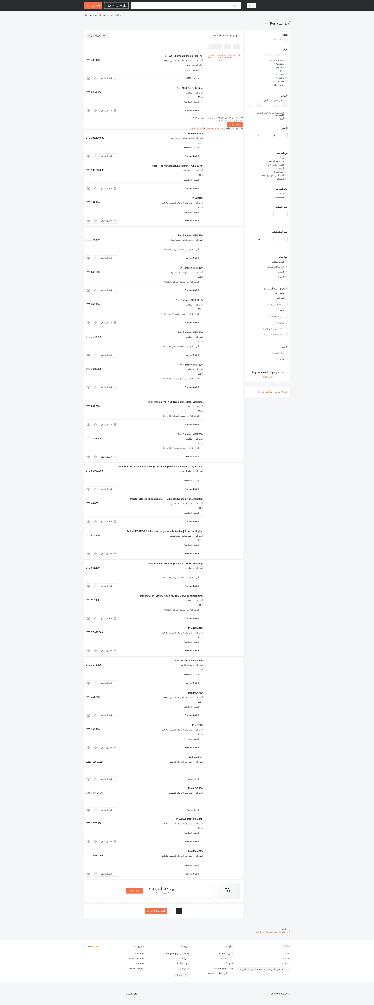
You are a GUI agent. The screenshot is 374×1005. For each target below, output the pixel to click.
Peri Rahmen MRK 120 (190, 235)
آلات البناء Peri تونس (264, 932)
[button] (95, 78)
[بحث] (238, 5)
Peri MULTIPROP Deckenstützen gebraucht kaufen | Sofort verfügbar (165, 531)
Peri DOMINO (195, 628)
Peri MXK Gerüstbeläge (190, 88)
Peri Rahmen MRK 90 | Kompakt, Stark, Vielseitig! (175, 563)
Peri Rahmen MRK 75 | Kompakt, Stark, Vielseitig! (175, 402)
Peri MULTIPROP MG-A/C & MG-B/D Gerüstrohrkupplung (171, 596)
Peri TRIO (197, 725)
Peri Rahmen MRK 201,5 (189, 300)
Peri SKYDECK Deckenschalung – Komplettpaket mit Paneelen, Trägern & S (160, 466)
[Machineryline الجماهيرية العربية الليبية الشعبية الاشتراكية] (274, 5)
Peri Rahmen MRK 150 (190, 268)
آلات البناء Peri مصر (281, 932)
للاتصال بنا (286, 963)
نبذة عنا (287, 953)
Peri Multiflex (195, 757)
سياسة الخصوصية (213, 128)
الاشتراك (235, 124)
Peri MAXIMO (195, 133)
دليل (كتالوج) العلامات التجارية (220, 973)
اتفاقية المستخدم (196, 128)
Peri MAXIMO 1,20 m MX (189, 819)
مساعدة (286, 958)
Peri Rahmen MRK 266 (190, 332)
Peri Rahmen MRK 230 (190, 434)
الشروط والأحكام (226, 953)
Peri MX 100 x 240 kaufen (189, 660)
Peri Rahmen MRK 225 (190, 364)
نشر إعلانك (134, 890)
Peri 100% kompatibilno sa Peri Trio (183, 56)
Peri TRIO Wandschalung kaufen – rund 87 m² (177, 166)
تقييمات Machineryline (223, 968)
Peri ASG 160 (195, 788)
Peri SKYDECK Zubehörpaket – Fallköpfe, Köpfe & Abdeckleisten (166, 499)
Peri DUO (197, 198)
